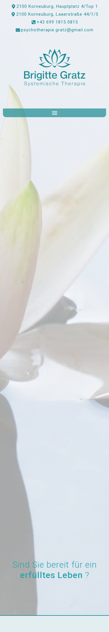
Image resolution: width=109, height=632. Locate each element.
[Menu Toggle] (55, 113)
